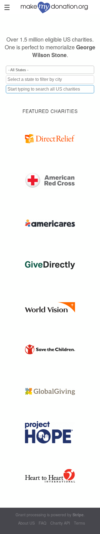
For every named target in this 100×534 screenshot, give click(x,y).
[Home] (57, 7)
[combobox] (50, 89)
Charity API (60, 523)
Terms (79, 523)
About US (26, 523)
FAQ (42, 523)
